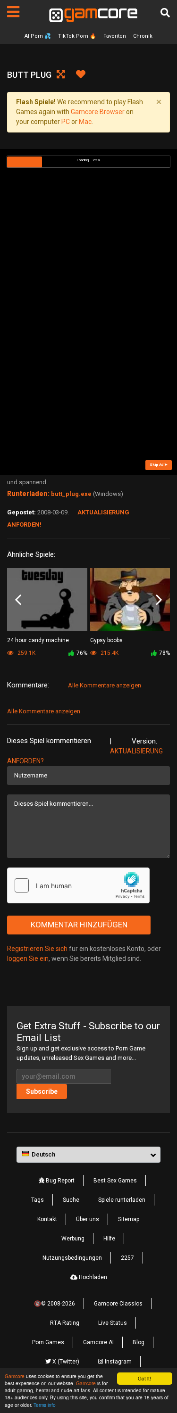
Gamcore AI (98, 1342)
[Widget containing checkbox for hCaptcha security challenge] (78, 885)
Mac (85, 121)
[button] (88, 1155)
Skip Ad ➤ (159, 465)
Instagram (117, 1361)
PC (65, 121)
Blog (138, 1342)
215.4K (108, 653)
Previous (18, 600)
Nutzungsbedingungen (72, 1258)
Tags (37, 1200)
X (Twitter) (65, 1361)
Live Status (112, 1323)
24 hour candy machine (38, 640)
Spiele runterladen (121, 1200)
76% (81, 653)
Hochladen (92, 1277)
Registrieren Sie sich (37, 948)
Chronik (142, 36)
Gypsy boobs (106, 640)
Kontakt (47, 1219)
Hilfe (109, 1238)
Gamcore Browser (98, 112)
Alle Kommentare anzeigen (104, 685)
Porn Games (48, 1342)
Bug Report (59, 1180)
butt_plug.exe (71, 493)
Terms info (45, 1404)
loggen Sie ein (28, 958)
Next (159, 600)
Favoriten (114, 36)
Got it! (144, 1378)
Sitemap (128, 1219)
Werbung (72, 1238)
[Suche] (165, 12)
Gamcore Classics (118, 1303)
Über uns (87, 1219)
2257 (127, 1258)
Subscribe (42, 1091)
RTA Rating (64, 1323)
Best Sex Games (115, 1180)
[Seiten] (13, 12)
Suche (71, 1200)
